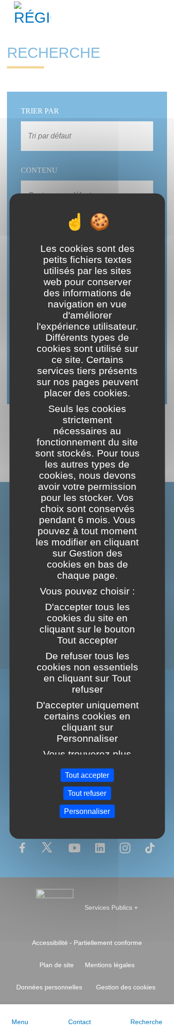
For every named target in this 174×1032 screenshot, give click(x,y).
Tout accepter (87, 775)
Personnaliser (87, 811)
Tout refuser (87, 793)
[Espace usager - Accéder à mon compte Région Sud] (161, 16)
